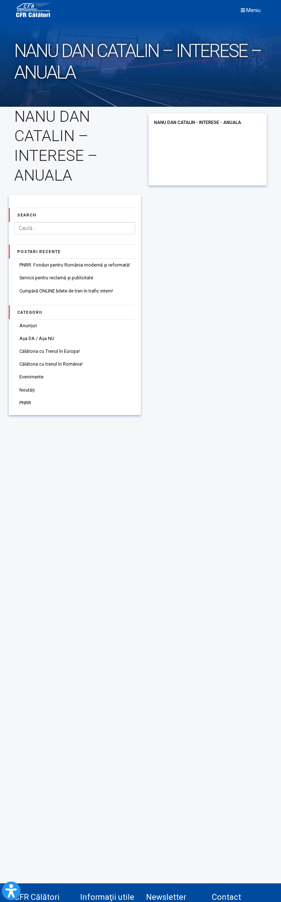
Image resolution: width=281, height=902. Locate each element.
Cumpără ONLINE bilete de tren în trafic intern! (66, 291)
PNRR (25, 402)
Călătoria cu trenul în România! (51, 364)
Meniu (253, 10)
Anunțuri (28, 325)
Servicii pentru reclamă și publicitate (56, 277)
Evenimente (31, 377)
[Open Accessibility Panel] (11, 891)
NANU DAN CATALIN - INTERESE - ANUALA (197, 122)
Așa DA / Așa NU (36, 338)
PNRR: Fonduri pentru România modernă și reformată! (74, 265)
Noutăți (27, 390)
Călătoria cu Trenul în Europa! (49, 351)
